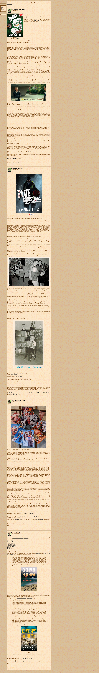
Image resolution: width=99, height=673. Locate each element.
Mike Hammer (33, 392)
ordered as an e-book (36, 20)
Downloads (2, 9)
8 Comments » (20, 162)
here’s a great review (17, 519)
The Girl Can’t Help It (14, 374)
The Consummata (12, 660)
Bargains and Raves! (15, 532)
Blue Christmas (11, 161)
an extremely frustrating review (14, 521)
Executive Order (26, 538)
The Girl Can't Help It (10, 393)
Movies (2, 7)
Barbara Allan (3, 14)
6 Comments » (20, 394)
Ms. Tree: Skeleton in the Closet (12, 661)
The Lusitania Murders (10, 542)
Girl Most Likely (9, 548)
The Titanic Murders (10, 540)
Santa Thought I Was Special (17, 168)
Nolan (25, 161)
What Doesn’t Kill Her (10, 546)
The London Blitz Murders (11, 544)
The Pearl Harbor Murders (11, 543)
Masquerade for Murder (22, 392)
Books (2, 6)
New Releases (21, 161)
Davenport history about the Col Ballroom (18, 373)
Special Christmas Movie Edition (18, 400)
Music (1, 8)
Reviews (31, 161)
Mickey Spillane (28, 392)
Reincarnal (27, 161)
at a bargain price (26, 660)
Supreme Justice (15, 538)
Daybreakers (16, 392)
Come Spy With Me (29, 598)
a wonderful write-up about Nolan (21, 516)
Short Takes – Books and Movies (18, 9)
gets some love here (19, 376)
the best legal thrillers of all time (27, 658)
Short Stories (48, 392)
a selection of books (15, 654)
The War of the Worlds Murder (11, 545)
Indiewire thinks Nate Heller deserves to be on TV (14, 377)
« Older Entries (9, 4)
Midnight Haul (9, 547)
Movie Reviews (16, 161)
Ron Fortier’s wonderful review (21, 598)
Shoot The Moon (35, 161)
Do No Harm (38, 553)
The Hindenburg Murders (11, 541)
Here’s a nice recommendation (11, 158)
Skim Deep (30, 151)
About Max (2, 10)
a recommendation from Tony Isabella (24, 661)
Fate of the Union (20, 538)
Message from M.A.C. (13, 162)
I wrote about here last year (29, 513)
